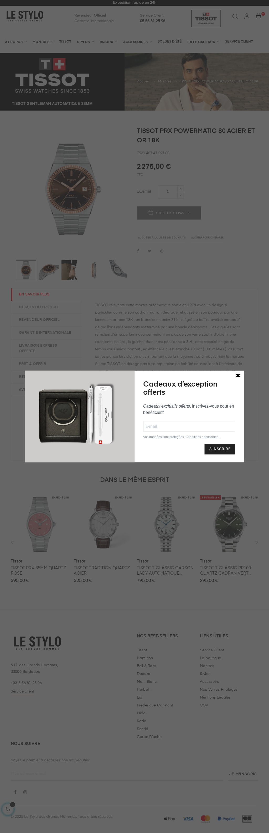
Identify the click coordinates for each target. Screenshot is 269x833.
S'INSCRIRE (220, 449)
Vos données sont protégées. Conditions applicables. (181, 437)
